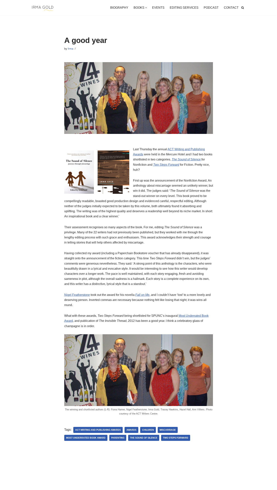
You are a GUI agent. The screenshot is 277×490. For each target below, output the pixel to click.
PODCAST (211, 7)
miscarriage (168, 430)
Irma (70, 48)
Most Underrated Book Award (86, 438)
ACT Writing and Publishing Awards (98, 430)
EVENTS (158, 7)
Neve (34, 485)
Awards (131, 430)
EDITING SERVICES (184, 7)
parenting (117, 438)
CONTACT (231, 7)
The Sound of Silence (143, 438)
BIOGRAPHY (119, 7)
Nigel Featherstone (77, 294)
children (148, 430)
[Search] (242, 7)
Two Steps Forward (175, 438)
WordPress (64, 485)
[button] (146, 7)
